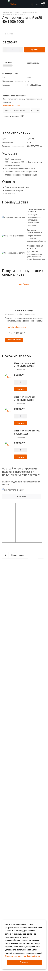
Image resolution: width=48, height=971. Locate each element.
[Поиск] (37, 4)
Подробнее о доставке (11, 105)
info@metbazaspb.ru (17, 327)
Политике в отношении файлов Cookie (22, 956)
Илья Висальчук (24, 310)
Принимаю (24, 962)
